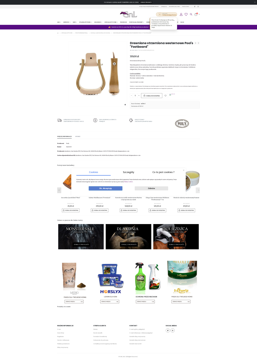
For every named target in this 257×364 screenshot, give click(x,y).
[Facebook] (194, 6)
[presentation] (58, 190)
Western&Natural (81, 33)
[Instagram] (198, 6)
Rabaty (95, 329)
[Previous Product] (195, 43)
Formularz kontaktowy (100, 336)
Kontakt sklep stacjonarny (137, 336)
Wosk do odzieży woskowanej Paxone (186, 198)
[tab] (64, 137)
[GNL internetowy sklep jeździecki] (128, 14)
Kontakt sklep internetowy (137, 340)
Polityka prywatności (63, 343)
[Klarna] (172, 96)
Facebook (168, 330)
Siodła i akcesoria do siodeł (100, 33)
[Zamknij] (184, 170)
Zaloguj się (164, 6)
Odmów (151, 188)
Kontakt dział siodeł (135, 343)
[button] (125, 105)
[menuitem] (182, 22)
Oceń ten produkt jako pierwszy (146, 50)
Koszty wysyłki (97, 333)
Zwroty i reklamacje (63, 340)
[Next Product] (198, 43)
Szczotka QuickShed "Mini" (70, 198)
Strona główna (58, 33)
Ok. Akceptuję (105, 188)
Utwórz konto (185, 6)
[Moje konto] (181, 14)
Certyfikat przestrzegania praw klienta (105, 343)
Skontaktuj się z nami (174, 6)
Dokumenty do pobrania (100, 340)
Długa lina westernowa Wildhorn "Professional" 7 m (157, 199)
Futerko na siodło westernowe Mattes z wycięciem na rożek (128, 199)
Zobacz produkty (146, 2)
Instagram (173, 330)
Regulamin (60, 336)
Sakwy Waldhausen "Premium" (99, 198)
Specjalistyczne (66, 33)
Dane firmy (60, 333)
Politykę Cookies (128, 181)
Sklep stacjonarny (62, 347)
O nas (59, 329)
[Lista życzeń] (186, 14)
